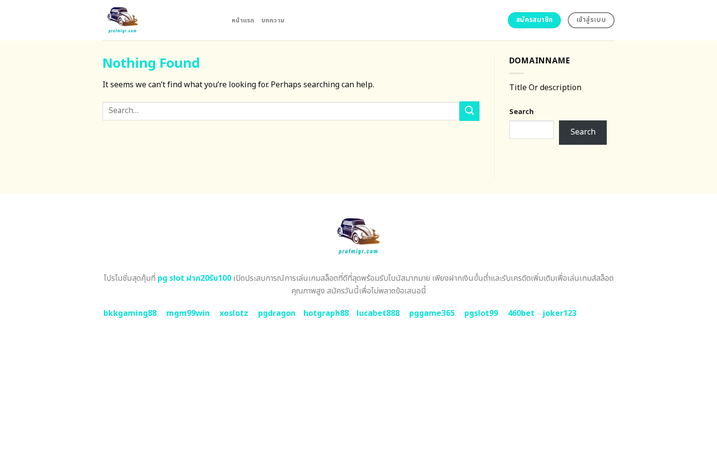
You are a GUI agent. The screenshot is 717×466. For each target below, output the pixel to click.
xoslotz (233, 313)
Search (521, 112)
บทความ (273, 20)
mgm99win (188, 313)
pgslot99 (481, 313)
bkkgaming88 (130, 313)
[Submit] (469, 110)
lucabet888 (378, 313)
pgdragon (277, 313)
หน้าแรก (243, 20)
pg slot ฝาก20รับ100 (194, 278)
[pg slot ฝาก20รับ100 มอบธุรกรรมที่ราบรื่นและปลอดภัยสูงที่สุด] (159, 20)
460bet (521, 313)
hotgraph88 (326, 313)
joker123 (559, 313)
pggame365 (432, 313)
